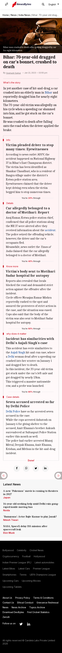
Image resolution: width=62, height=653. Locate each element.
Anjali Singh (18, 352)
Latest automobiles (44, 562)
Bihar (48, 92)
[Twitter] (36, 468)
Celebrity (21, 550)
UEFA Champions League (43, 574)
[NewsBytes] (21, 4)
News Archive (19, 607)
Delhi (11, 356)
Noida (6, 510)
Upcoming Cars (11, 580)
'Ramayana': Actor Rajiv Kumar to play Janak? (30, 516)
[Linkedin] (45, 468)
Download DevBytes (13, 612)
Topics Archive (37, 607)
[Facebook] (17, 468)
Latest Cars (24, 568)
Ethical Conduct (25, 602)
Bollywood (8, 550)
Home (6, 15)
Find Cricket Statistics (38, 612)
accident (50, 230)
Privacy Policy (22, 597)
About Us (7, 597)
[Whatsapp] (26, 468)
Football (26, 556)
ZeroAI (6, 617)
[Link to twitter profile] (21, 624)
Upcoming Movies (31, 580)
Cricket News (37, 550)
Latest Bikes (9, 568)
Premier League (41, 568)
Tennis (23, 574)
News (14, 15)
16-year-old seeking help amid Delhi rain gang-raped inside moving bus (31, 505)
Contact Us (8, 602)
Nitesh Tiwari (10, 520)
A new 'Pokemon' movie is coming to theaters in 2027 (30, 492)
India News (24, 15)
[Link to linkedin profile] (28, 624)
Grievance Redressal (48, 602)
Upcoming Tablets (12, 586)
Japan (6, 497)
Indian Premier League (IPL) (17, 562)
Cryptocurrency (11, 556)
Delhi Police (13, 411)
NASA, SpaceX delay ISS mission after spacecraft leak (25, 528)
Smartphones (9, 574)
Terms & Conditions (43, 597)
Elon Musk (9, 532)
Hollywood (39, 556)
